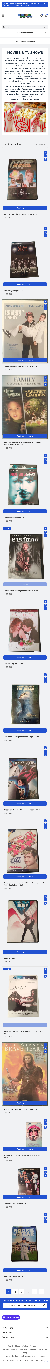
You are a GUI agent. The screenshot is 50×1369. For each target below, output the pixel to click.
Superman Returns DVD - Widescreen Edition (22, 810)
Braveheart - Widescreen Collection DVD (20, 1109)
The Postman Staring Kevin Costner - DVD (21, 591)
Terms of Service (10, 1349)
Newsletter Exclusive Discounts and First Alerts (25, 1356)
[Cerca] (44, 27)
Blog (25, 1352)
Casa (16, 41)
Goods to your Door (19, 1360)
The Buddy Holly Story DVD (15, 1204)
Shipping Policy (21, 1346)
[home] (25, 1366)
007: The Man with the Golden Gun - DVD (20, 214)
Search (10, 1346)
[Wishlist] (45, 155)
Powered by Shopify (38, 1360)
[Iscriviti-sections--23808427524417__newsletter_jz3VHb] (43, 1305)
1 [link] (8, 1292)
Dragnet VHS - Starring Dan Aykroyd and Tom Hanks (22, 1156)
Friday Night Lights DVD (13, 291)
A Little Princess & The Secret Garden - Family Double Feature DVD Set (22, 443)
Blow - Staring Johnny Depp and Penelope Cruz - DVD (24, 1032)
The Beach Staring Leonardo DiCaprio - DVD (22, 737)
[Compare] (45, 159)
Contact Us (42, 1349)
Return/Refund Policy (27, 1349)
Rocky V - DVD (9, 958)
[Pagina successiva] (41, 1291)
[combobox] (25, 27)
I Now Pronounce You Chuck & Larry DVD (20, 366)
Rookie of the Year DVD (13, 1277)
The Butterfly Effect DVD (14, 518)
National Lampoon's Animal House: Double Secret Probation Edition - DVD (24, 884)
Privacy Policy (35, 1346)
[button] (4, 15)
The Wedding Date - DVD (14, 664)
